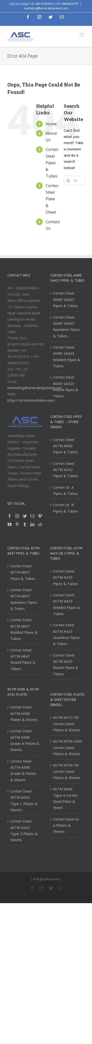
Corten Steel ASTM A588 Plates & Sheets (24, 713)
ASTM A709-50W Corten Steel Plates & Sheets (67, 747)
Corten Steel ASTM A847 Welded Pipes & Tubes (24, 629)
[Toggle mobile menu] (82, 34)
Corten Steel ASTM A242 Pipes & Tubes (65, 469)
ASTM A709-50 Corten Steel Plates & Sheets (66, 771)
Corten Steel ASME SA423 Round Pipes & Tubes (65, 386)
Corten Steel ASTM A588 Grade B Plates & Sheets (23, 770)
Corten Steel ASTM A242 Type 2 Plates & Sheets (24, 830)
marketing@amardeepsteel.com (46, 8)
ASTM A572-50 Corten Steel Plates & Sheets (66, 723)
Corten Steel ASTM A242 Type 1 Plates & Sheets (24, 800)
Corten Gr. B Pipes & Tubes (65, 507)
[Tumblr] (25, 524)
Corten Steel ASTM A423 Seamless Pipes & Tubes (66, 634)
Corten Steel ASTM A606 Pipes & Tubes (65, 446)
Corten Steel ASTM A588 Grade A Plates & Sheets (24, 740)
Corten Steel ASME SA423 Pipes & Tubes (65, 299)
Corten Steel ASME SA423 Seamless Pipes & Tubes (66, 326)
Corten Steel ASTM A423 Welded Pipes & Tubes (66, 604)
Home (51, 124)
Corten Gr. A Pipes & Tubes (65, 490)
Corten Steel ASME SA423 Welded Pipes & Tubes (66, 356)
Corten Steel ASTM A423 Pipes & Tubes (65, 577)
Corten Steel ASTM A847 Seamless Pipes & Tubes (23, 599)
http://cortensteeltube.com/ (31, 400)
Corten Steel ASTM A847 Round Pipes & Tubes (22, 659)
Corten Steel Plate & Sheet (52, 199)
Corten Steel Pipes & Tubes (52, 163)
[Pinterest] (17, 524)
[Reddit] (40, 524)
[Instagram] (17, 516)
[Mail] (32, 516)
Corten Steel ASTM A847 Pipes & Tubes (22, 572)
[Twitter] (25, 516)
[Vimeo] (40, 516)
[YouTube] (10, 524)
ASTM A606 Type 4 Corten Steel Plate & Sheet (65, 798)
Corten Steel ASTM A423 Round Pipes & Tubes (65, 664)
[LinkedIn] (32, 524)
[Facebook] (10, 516)
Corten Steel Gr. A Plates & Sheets (66, 825)
